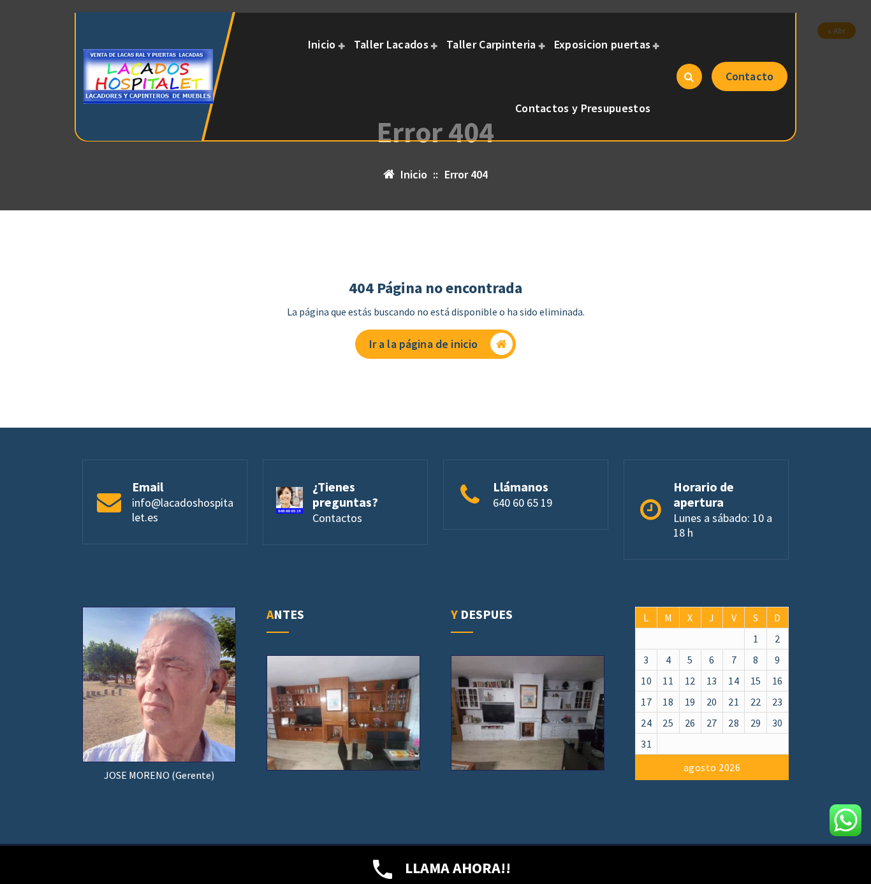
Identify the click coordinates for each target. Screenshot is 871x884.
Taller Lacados (391, 44)
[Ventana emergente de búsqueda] (689, 76)
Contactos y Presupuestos (582, 108)
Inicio (322, 44)
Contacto (749, 76)
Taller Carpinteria (491, 44)
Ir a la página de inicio (423, 344)
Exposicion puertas (602, 44)
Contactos (337, 518)
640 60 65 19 (522, 502)
